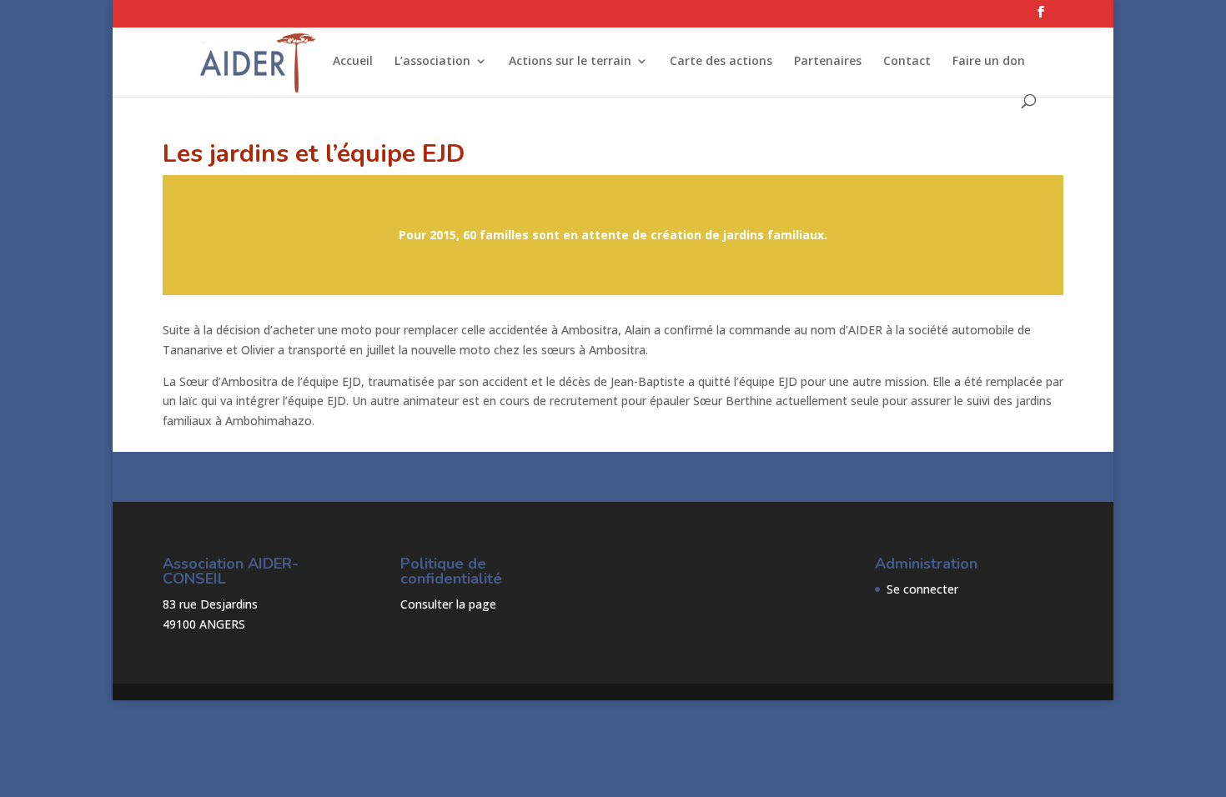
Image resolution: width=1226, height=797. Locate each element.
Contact (907, 61)
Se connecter (922, 589)
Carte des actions (721, 61)
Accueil (353, 61)
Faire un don (988, 61)
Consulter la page (448, 604)
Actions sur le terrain (570, 61)
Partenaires (828, 61)
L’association (432, 61)
